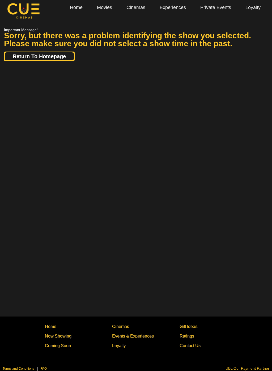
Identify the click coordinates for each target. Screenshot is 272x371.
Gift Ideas (188, 326)
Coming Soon (58, 345)
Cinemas (135, 7)
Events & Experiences (133, 336)
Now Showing (58, 336)
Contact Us (190, 345)
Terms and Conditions (18, 368)
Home (76, 7)
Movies (104, 7)
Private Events (215, 7)
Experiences (173, 7)
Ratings (187, 336)
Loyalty (253, 7)
